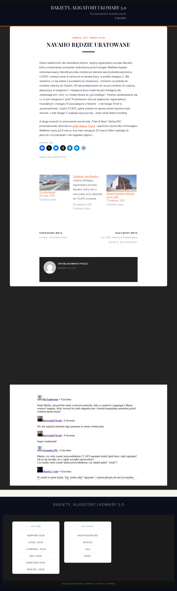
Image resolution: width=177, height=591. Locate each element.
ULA (87, 549)
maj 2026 (36, 555)
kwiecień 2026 (35, 562)
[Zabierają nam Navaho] (89, 194)
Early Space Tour (83, 126)
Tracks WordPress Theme (76, 584)
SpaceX (87, 542)
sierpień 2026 (36, 535)
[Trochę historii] (54, 182)
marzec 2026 (36, 569)
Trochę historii (47, 192)
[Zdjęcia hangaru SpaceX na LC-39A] (121, 183)
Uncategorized (87, 535)
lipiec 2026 (36, 542)
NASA (87, 555)
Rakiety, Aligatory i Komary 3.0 (88, 8)
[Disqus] (88, 337)
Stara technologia (53, 237)
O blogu (120, 18)
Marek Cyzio (97, 38)
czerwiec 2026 (36, 549)
